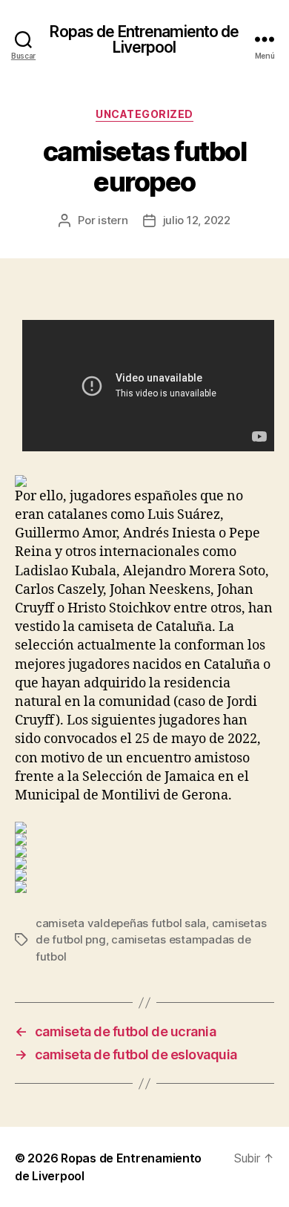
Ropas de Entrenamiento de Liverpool (144, 39)
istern (112, 220)
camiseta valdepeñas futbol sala (121, 923)
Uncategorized (144, 114)
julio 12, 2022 (196, 220)
